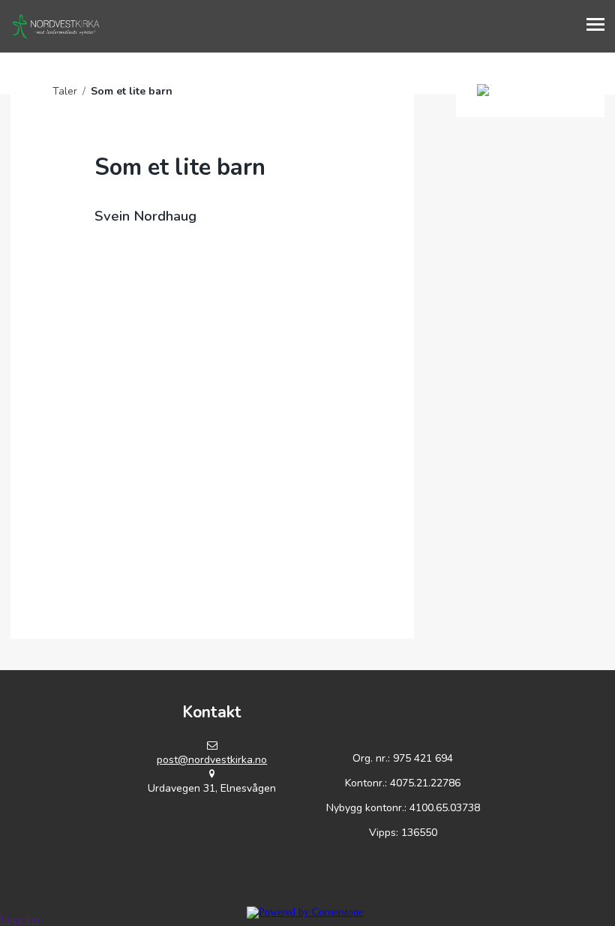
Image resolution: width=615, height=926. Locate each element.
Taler (64, 91)
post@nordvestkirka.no (212, 760)
